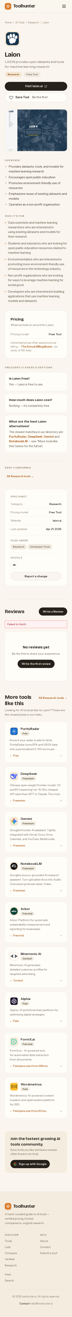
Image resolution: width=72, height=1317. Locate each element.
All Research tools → (20, 476)
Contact (45, 1247)
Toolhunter (24, 6)
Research (33, 22)
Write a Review (53, 611)
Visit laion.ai (34, 86)
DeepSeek (35, 436)
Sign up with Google (33, 1164)
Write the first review (36, 663)
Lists (7, 1247)
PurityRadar (18, 436)
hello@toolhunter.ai (41, 1303)
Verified (10, 1259)
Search (9, 1280)
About (44, 1241)
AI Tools (19, 22)
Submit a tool (48, 1253)
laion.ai (57, 520)
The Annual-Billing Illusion (37, 346)
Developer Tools (40, 546)
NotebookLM (18, 441)
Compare (11, 1253)
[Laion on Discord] (14, 565)
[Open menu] (64, 6)
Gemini (49, 436)
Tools (8, 1241)
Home (8, 22)
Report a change (36, 576)
